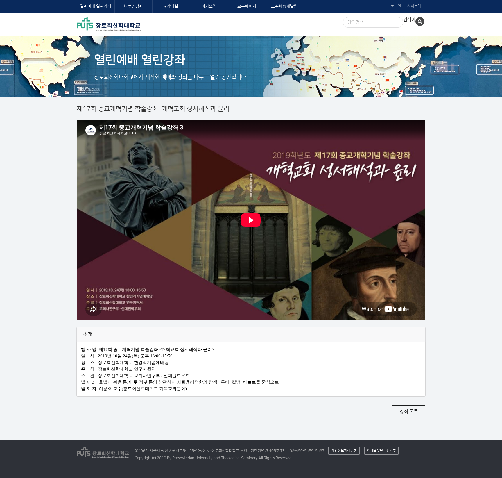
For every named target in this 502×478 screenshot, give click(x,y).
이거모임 (208, 6)
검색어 (409, 19)
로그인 (396, 6)
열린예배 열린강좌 (95, 6)
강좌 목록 (408, 411)
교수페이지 (246, 6)
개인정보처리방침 (344, 450)
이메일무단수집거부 (381, 450)
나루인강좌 (133, 6)
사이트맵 (414, 6)
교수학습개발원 (284, 6)
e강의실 (171, 6)
